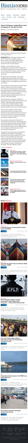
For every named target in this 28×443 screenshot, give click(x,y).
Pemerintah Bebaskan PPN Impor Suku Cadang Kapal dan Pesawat (18, 171)
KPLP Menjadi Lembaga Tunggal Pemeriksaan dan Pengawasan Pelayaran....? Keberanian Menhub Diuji (18, 153)
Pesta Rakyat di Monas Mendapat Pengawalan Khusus (11, 411)
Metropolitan (21, 17)
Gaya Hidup (4, 19)
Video (19, 431)
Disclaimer (10, 434)
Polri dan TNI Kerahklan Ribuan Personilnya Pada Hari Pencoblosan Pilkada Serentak (11, 339)
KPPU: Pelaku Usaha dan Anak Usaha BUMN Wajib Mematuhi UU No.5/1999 (18, 191)
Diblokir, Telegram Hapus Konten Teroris (18, 163)
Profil (3, 433)
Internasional (16, 15)
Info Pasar (9, 17)
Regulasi (23, 15)
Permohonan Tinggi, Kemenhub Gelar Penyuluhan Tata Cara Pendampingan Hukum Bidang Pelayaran (17, 181)
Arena (3, 17)
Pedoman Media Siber (21, 433)
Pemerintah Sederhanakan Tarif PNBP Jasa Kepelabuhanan (14, 376)
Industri (3, 15)
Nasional (9, 15)
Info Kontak (17, 434)
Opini (15, 17)
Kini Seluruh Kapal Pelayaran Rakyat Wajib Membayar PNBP (14, 264)
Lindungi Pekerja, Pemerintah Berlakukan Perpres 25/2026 (13, 228)
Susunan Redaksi (10, 433)
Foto (15, 431)
